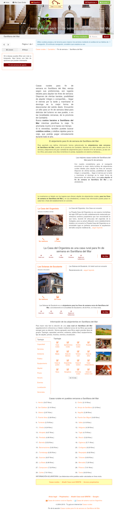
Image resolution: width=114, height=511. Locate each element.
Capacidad (41, 344)
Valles (81, 422)
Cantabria (51, 49)
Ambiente (40, 354)
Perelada (42, 437)
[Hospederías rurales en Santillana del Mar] (68, 360)
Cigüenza (82, 442)
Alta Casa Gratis (20, 2)
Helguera (82, 427)
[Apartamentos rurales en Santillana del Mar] (68, 342)
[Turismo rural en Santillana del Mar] (78, 351)
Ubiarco (41, 412)
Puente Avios (42, 417)
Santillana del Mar (12, 36)
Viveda (41, 427)
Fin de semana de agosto (17, 65)
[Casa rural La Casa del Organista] (50, 225)
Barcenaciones (44, 447)
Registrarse (91, 2)
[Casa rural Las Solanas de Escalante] (50, 283)
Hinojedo (42, 432)
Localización (41, 387)
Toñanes (82, 457)
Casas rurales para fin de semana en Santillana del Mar (80, 508)
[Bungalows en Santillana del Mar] (68, 369)
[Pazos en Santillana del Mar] (57, 369)
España (36, 2)
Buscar (106, 36)
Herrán (40, 402)
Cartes (41, 472)
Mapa (25, 50)
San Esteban (42, 407)
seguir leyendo (97, 227)
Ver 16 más (73, 378)
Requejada (82, 452)
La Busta (42, 462)
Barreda (42, 442)
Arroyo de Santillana (85, 407)
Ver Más (105, 256)
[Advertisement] (75, 68)
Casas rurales (41, 49)
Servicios (40, 349)
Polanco (81, 467)
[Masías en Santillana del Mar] (57, 351)
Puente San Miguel (84, 417)
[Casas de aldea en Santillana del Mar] (88, 351)
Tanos (81, 472)
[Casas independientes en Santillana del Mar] (88, 360)
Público (39, 358)
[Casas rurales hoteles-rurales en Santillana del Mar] (78, 342)
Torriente (41, 422)
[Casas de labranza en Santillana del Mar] (68, 351)
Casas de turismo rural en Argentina (89, 500)
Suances (42, 457)
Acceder (104, 2)
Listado (10, 50)
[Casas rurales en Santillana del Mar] (57, 342)
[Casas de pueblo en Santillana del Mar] (57, 360)
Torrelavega (43, 452)
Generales (41, 392)
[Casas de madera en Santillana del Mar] (78, 360)
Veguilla (80, 412)
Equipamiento (42, 363)
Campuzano (43, 467)
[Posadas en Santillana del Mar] (88, 342)
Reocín (81, 437)
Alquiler (40, 368)
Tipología (40, 339)
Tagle (80, 432)
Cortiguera (82, 447)
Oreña (80, 402)
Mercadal (82, 462)
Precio (39, 373)
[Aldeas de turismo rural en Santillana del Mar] (88, 369)
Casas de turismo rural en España (60, 500)
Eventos (40, 382)
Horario (40, 378)
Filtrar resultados (81, 36)
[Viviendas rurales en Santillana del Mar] (78, 369)
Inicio (7, 2)
